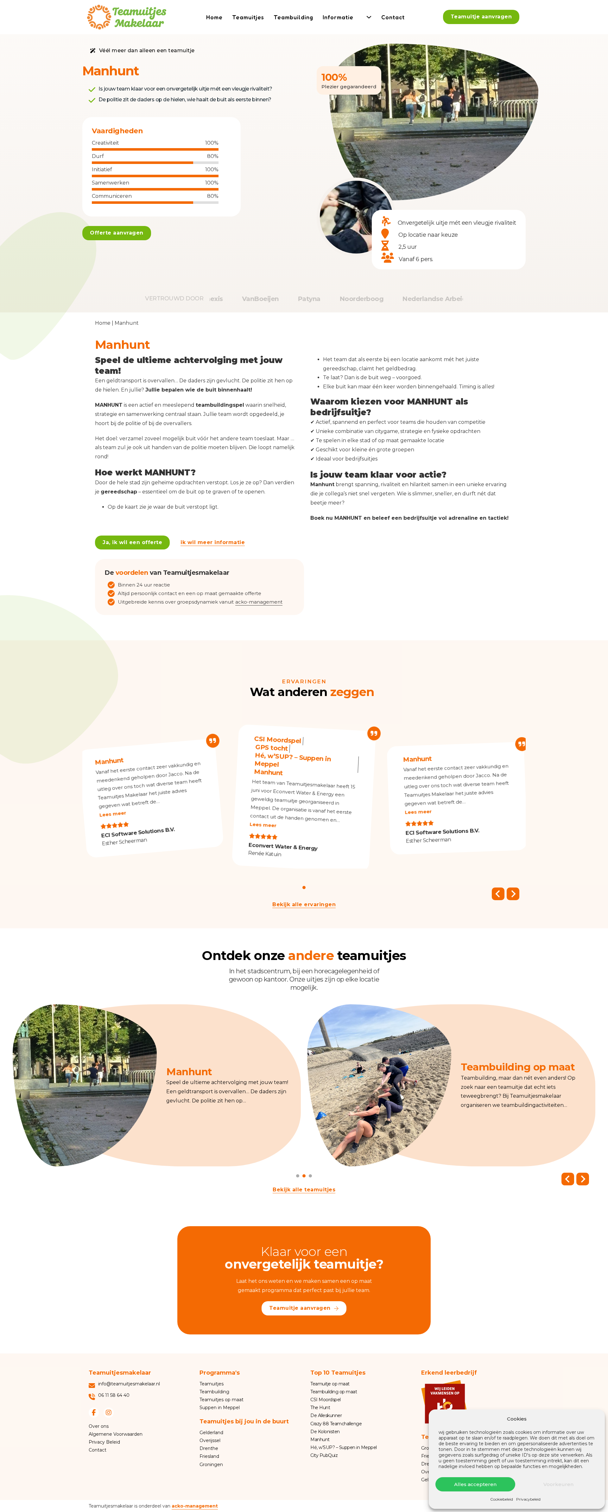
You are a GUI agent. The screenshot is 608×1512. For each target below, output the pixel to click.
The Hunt (320, 1407)
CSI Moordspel (277, 740)
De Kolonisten (325, 1431)
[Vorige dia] (567, 1179)
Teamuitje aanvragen (481, 17)
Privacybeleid (528, 1499)
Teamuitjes (248, 17)
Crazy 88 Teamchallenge (336, 1424)
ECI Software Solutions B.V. (138, 832)
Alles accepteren (475, 1484)
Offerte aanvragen (116, 233)
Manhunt (109, 761)
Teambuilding (293, 17)
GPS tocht (271, 747)
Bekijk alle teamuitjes (304, 1190)
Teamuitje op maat (330, 1384)
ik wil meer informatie (212, 542)
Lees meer (112, 814)
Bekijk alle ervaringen (304, 904)
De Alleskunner (326, 1415)
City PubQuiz (324, 1455)
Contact (393, 17)
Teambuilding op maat (333, 1392)
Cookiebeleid (501, 1499)
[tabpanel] (157, 1085)
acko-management (258, 602)
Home (214, 17)
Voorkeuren (558, 1484)
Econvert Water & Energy (283, 846)
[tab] (304, 887)
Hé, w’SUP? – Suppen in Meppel (292, 759)
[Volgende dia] (513, 894)
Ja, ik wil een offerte (132, 542)
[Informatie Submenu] (369, 17)
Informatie (338, 17)
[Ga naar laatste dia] (498, 894)
